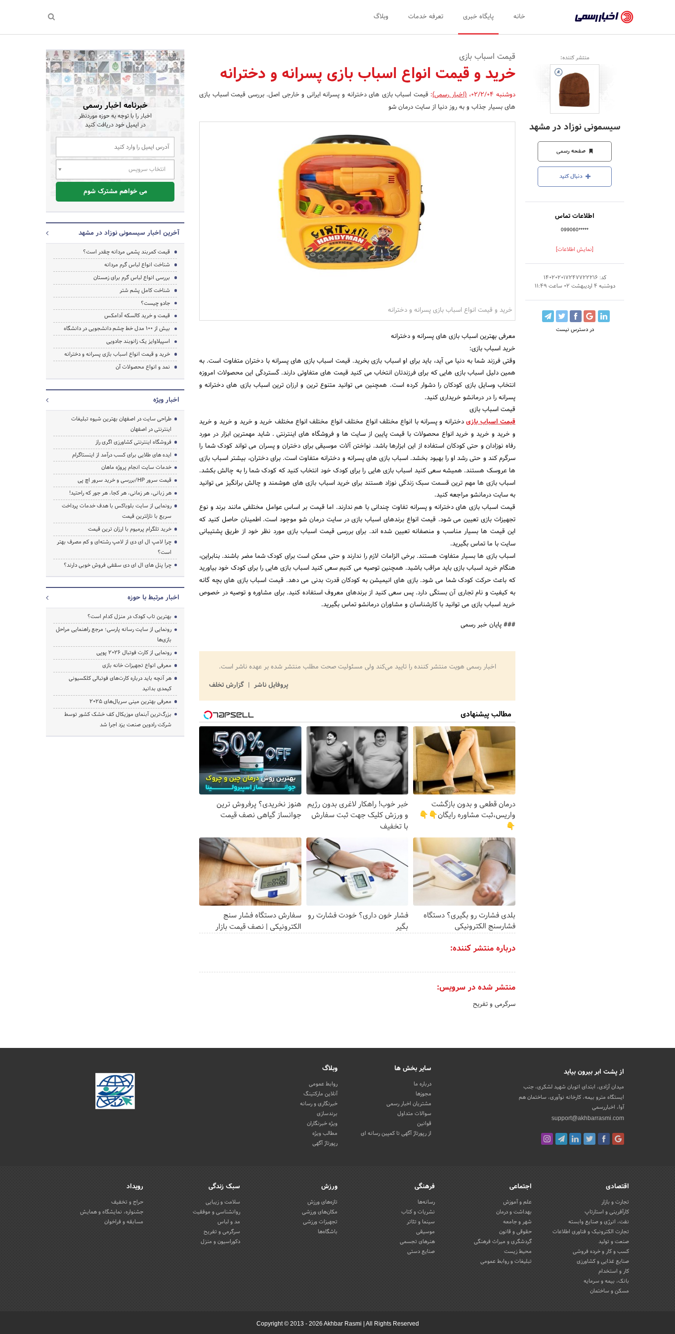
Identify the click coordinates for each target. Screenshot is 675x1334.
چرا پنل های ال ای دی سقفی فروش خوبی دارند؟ (117, 565)
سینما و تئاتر (421, 1221)
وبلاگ (381, 16)
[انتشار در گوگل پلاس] (589, 316)
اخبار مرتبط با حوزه (153, 597)
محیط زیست (518, 1251)
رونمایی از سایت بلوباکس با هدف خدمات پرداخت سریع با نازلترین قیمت (116, 511)
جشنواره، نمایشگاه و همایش (111, 1212)
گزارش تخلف (227, 685)
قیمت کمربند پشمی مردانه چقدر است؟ (126, 252)
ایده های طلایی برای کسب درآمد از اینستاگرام (121, 455)
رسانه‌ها (426, 1202)
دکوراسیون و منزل (220, 1241)
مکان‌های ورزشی (320, 1212)
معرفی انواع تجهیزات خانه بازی (136, 665)
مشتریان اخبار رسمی (408, 1103)
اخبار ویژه (166, 400)
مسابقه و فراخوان (123, 1221)
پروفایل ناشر (270, 685)
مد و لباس (228, 1221)
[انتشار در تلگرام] (548, 316)
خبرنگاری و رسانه (319, 1103)
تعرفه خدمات (425, 16)
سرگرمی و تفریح (494, 1004)
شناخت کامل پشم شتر (145, 290)
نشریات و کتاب (418, 1212)
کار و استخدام (613, 1271)
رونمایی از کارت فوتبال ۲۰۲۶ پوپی (133, 652)
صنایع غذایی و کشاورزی (603, 1261)
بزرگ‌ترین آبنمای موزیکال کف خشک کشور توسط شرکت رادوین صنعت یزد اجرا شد (117, 719)
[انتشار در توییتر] (562, 316)
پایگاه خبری (478, 16)
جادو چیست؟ (155, 303)
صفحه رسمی (571, 151)
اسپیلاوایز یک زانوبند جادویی (138, 341)
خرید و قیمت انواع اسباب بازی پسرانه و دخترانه (117, 354)
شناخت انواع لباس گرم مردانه (137, 264)
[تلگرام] (561, 1139)
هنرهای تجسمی (417, 1241)
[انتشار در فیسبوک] (576, 316)
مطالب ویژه (325, 1133)
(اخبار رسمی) (449, 94)
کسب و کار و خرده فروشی (601, 1251)
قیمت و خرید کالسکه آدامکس (137, 315)
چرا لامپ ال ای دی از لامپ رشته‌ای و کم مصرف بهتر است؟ (114, 547)
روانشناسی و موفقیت (216, 1212)
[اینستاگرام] (547, 1139)
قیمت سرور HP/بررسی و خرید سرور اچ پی (124, 480)
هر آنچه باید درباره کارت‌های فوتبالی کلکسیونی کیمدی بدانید (120, 683)
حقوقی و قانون (515, 1231)
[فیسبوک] (604, 1139)
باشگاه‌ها (328, 1231)
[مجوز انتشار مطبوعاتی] (115, 1092)
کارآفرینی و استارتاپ (607, 1212)
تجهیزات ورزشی (320, 1221)
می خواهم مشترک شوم (115, 191)
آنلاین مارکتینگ (320, 1093)
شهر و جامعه (517, 1221)
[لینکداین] (575, 1139)
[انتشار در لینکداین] (604, 316)
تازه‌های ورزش (322, 1202)
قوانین (424, 1123)
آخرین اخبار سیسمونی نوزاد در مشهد (129, 233)
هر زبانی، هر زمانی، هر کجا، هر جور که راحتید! (120, 493)
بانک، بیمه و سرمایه (606, 1281)
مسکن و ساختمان (609, 1291)
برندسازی (327, 1113)
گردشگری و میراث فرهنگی (503, 1241)
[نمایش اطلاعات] (574, 249)
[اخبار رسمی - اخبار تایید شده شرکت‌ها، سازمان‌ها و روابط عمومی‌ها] (604, 17)
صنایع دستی (421, 1251)
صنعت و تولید (613, 1241)
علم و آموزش (517, 1202)
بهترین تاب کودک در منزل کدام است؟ (129, 616)
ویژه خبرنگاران (322, 1123)
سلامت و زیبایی (223, 1202)
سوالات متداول (414, 1113)
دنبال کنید (571, 176)
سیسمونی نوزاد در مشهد (575, 127)
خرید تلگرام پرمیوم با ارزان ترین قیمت (129, 529)
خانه (519, 16)
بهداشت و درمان (514, 1212)
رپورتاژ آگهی (325, 1143)
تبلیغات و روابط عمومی (506, 1261)
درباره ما (422, 1084)
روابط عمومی (323, 1084)
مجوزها (423, 1093)
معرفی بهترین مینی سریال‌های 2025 (130, 701)
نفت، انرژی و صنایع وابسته (598, 1221)
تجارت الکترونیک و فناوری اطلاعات (590, 1231)
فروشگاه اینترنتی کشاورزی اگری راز (133, 442)
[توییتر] (589, 1139)
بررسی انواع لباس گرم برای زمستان (131, 277)
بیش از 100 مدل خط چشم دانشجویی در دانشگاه (117, 328)
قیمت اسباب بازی (490, 422)
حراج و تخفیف (127, 1202)
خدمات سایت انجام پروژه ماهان (136, 467)
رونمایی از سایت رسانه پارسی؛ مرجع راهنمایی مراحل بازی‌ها (113, 634)
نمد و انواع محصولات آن (143, 367)
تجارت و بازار (615, 1202)
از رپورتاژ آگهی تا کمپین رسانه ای (396, 1133)
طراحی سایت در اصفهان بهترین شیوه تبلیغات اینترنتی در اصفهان (121, 424)
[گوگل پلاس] (618, 1139)
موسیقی (425, 1231)
